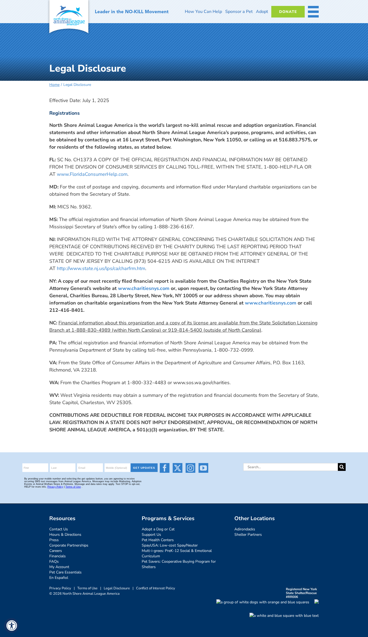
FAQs (54, 561)
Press (54, 539)
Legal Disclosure (117, 588)
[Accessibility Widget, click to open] (11, 625)
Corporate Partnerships (68, 545)
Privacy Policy (60, 588)
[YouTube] (203, 468)
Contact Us (58, 529)
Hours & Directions (65, 534)
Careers (55, 550)
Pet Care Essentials (65, 572)
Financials (57, 556)
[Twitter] (177, 468)
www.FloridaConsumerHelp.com (92, 174)
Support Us (151, 534)
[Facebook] (164, 468)
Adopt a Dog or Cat (158, 529)
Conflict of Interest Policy (155, 588)
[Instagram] (190, 468)
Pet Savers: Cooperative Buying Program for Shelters (179, 564)
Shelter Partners (248, 534)
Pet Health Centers (158, 539)
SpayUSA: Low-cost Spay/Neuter (170, 545)
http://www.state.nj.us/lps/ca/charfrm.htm (101, 268)
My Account (59, 566)
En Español (58, 577)
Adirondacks (244, 529)
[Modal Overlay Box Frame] (90, 478)
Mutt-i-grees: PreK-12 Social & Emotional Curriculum (177, 553)
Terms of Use (87, 588)
